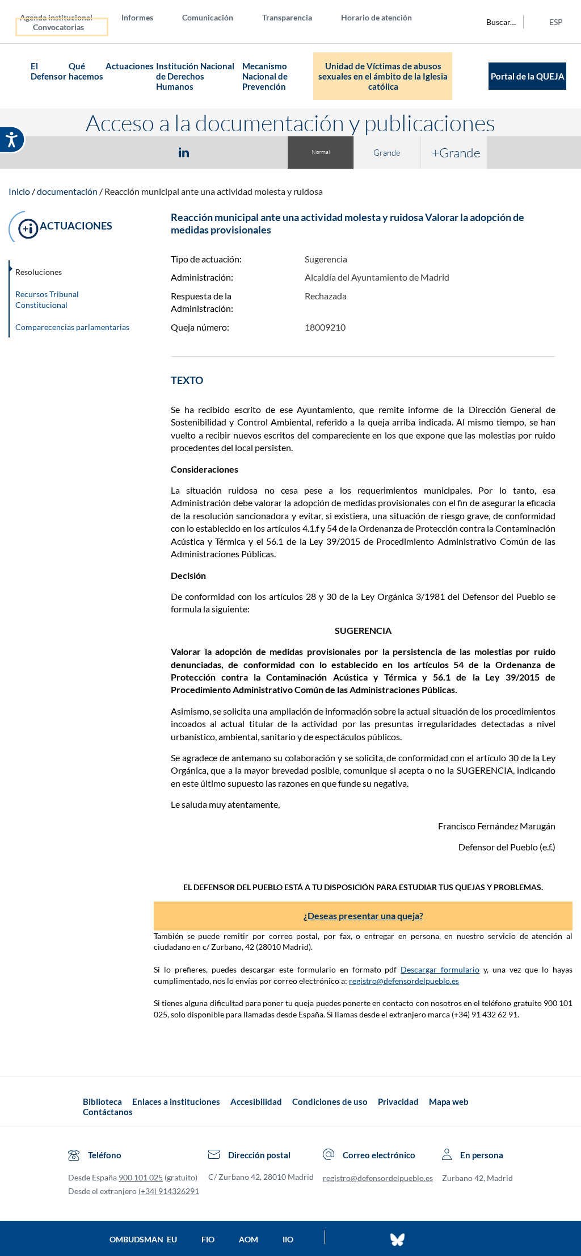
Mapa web (449, 1101)
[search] (494, 21)
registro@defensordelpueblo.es (404, 981)
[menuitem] (65, 16)
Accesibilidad (256, 1101)
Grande (387, 152)
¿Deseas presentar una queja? (363, 915)
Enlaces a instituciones (176, 1101)
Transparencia (287, 17)
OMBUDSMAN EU (143, 1239)
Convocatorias (58, 27)
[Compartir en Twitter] (150, 151)
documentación (67, 191)
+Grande (456, 152)
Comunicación (207, 17)
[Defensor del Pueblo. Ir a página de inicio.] (19, 76)
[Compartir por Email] (217, 151)
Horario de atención (376, 17)
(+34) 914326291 (168, 1191)
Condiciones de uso (330, 1101)
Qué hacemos (86, 71)
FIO (207, 1239)
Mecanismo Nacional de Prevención (265, 76)
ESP (556, 22)
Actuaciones (130, 66)
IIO (288, 1239)
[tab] (118, 152)
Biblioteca (102, 1101)
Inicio (19, 191)
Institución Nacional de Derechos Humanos (195, 76)
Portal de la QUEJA (528, 76)
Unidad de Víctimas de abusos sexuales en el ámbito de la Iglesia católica (383, 76)
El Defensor (48, 71)
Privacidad (398, 1101)
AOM (248, 1239)
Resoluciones (38, 272)
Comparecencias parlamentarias (72, 327)
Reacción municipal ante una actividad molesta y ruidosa (213, 191)
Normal (320, 152)
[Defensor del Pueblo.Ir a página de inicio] (72, 1107)
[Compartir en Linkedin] (183, 151)
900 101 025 (141, 1177)
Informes (137, 17)
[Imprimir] (252, 151)
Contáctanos (108, 1112)
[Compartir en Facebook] (118, 151)
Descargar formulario (440, 969)
